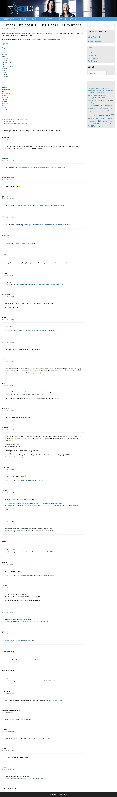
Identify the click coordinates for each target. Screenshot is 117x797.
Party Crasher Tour (102, 111)
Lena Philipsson (92, 103)
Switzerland (5, 114)
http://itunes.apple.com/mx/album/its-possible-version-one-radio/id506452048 (30, 681)
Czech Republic (6, 62)
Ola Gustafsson (93, 111)
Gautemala (5, 75)
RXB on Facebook (94, 37)
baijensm (5, 216)
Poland (4, 108)
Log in (90, 52)
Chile (3, 56)
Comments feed (93, 58)
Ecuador (4, 68)
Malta (3, 91)
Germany (5, 77)
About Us (73, 19)
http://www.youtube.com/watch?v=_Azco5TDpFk (20, 641)
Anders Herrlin (109, 88)
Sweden (4, 112)
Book (103, 90)
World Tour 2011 (97, 123)
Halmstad (90, 100)
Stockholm (98, 118)
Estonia (4, 70)
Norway (4, 99)
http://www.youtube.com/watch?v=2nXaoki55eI (30, 660)
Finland (4, 72)
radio (97, 115)
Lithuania (4, 87)
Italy (3, 83)
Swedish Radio (94, 121)
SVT (89, 121)
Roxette (34, 19)
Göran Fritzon (108, 98)
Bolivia (4, 50)
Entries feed (92, 55)
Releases (6, 118)
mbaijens (5, 159)
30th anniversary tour (94, 88)
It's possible (7, 120)
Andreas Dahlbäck (92, 90)
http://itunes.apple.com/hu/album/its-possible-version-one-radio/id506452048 (29, 552)
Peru (3, 105)
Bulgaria (4, 54)
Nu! (88, 111)
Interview (109, 100)
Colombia (5, 58)
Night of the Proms (99, 108)
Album (102, 88)
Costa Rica (5, 60)
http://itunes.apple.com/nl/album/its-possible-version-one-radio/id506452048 (40, 167)
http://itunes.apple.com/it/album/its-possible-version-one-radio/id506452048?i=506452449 (34, 284)
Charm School (109, 90)
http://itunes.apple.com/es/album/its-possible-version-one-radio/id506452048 (29, 575)
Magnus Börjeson (102, 103)
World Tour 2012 (95, 126)
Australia (4, 46)
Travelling (26, 120)
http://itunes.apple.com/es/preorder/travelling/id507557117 (24, 394)
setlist (89, 118)
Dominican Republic (8, 66)
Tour (100, 121)
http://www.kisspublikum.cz (53, 700)
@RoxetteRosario (8, 178)
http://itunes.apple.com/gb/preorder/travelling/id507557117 (24, 480)
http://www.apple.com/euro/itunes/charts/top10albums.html (24, 778)
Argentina (5, 44)
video (89, 124)
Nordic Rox (109, 108)
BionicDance (6, 294)
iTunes (13, 120)
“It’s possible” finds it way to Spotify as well (15, 123)
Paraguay (5, 103)
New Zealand (6, 95)
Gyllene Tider (47, 19)
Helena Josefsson (99, 100)
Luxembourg (6, 89)
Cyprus (4, 64)
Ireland (4, 81)
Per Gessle (22, 19)
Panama (4, 101)
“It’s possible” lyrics (9, 121)
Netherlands (6, 93)
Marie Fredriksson (8, 19)
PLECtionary (62, 19)
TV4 (109, 121)
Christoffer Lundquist (95, 93)
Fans (109, 95)
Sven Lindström (106, 118)
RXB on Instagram (94, 42)
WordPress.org (93, 61)
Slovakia (4, 110)
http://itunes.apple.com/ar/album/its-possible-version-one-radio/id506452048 (40, 205)
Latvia (4, 85)
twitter (112, 121)
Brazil (3, 52)
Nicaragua (5, 97)
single (21, 120)
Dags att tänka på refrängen (101, 95)
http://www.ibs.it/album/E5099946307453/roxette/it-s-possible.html (26, 621)
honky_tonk (6, 235)
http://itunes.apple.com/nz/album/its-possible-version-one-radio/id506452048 (29, 531)
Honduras (5, 79)
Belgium (4, 48)
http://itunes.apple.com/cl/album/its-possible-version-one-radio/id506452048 (29, 330)
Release (101, 115)
